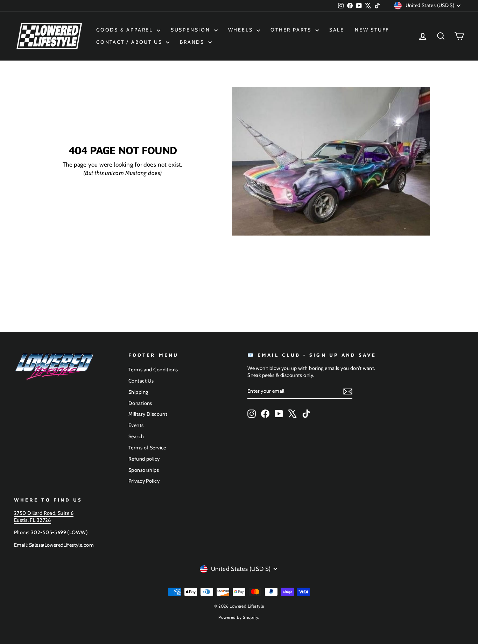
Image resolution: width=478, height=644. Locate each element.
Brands (193, 42)
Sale (336, 30)
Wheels (241, 30)
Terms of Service (147, 447)
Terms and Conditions (153, 369)
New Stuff (372, 30)
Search (136, 436)
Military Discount (147, 414)
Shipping (138, 392)
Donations (140, 403)
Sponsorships (143, 470)
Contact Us (141, 381)
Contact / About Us (130, 42)
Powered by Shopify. (238, 617)
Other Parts (292, 30)
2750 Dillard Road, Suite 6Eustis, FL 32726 (43, 516)
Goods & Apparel (125, 30)
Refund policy (144, 459)
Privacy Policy (144, 481)
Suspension (191, 30)
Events (136, 425)
